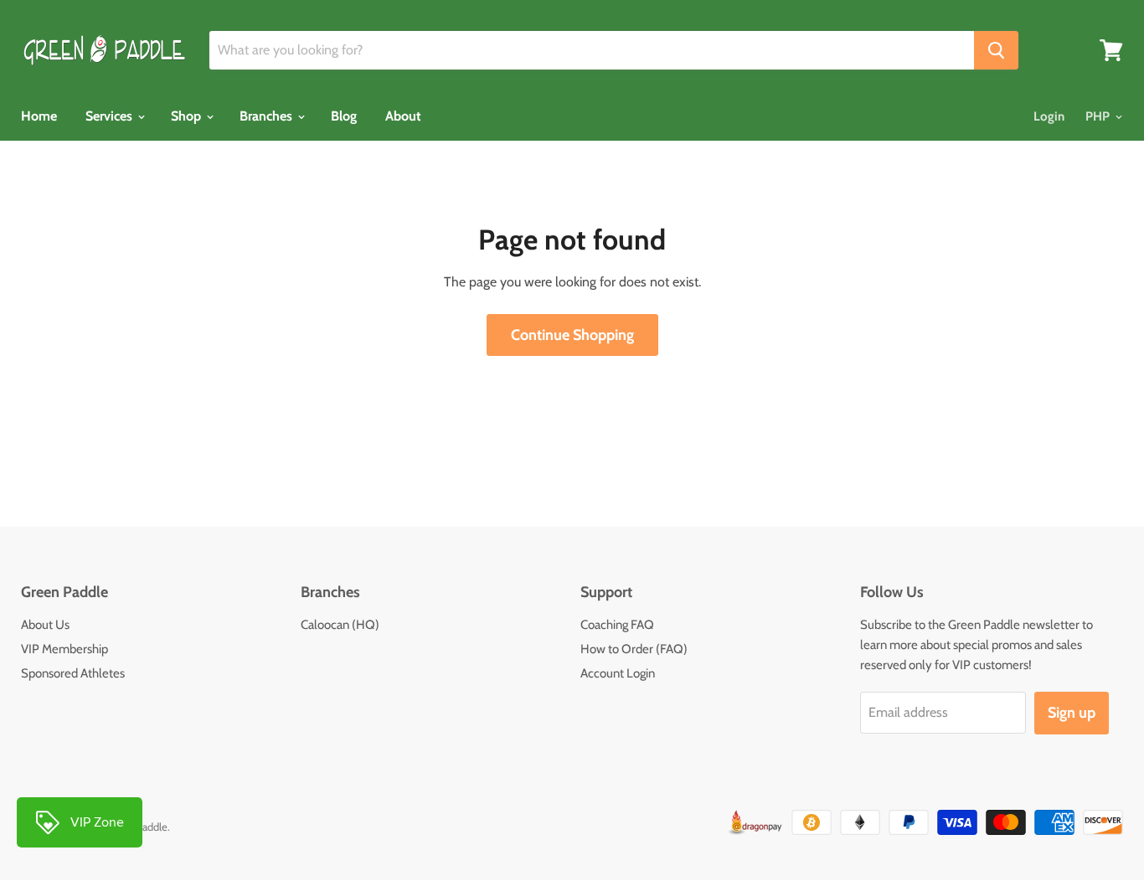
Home (39, 116)
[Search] (996, 50)
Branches (268, 116)
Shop (187, 116)
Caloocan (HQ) (340, 624)
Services (110, 116)
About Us (45, 624)
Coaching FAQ (617, 624)
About (403, 116)
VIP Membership (64, 649)
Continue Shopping (572, 335)
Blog (344, 116)
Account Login (617, 673)
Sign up (1071, 712)
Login (1048, 116)
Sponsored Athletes (73, 673)
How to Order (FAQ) (634, 649)
